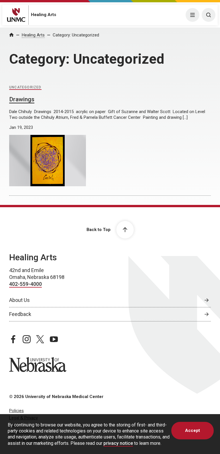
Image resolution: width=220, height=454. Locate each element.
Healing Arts (43, 14)
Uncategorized (25, 87)
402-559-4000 (25, 284)
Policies (16, 410)
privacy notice (118, 443)
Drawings (21, 99)
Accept (192, 430)
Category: (76, 35)
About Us (19, 300)
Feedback (20, 314)
